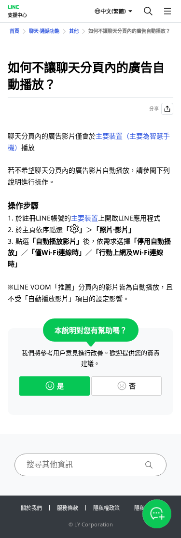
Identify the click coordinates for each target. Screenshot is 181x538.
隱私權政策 (106, 507)
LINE (13, 6)
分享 (154, 108)
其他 (74, 31)
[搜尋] (148, 11)
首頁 (14, 31)
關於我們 (31, 507)
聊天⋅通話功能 (44, 31)
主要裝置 (84, 217)
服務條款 (67, 507)
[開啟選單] (167, 11)
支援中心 (17, 15)
